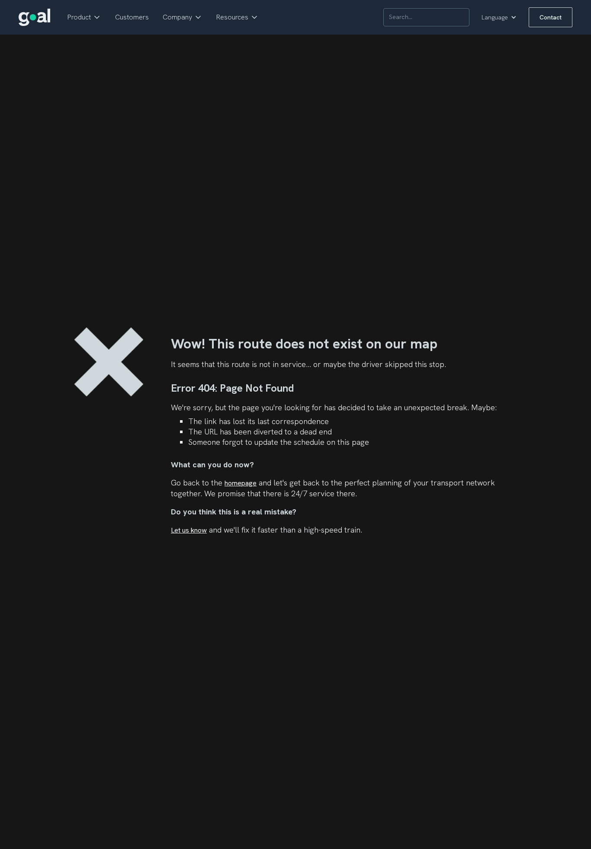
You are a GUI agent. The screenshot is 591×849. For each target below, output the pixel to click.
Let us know (189, 530)
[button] (84, 17)
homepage (241, 483)
